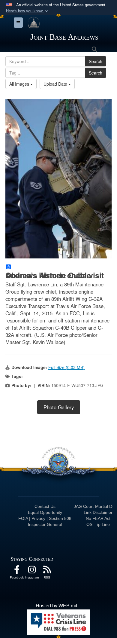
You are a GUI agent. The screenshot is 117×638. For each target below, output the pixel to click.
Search (95, 61)
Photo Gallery (59, 407)
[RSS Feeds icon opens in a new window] (46, 571)
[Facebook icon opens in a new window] (16, 571)
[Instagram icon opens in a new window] (31, 571)
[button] (27, 11)
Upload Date (56, 84)
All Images (19, 84)
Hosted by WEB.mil (56, 605)
